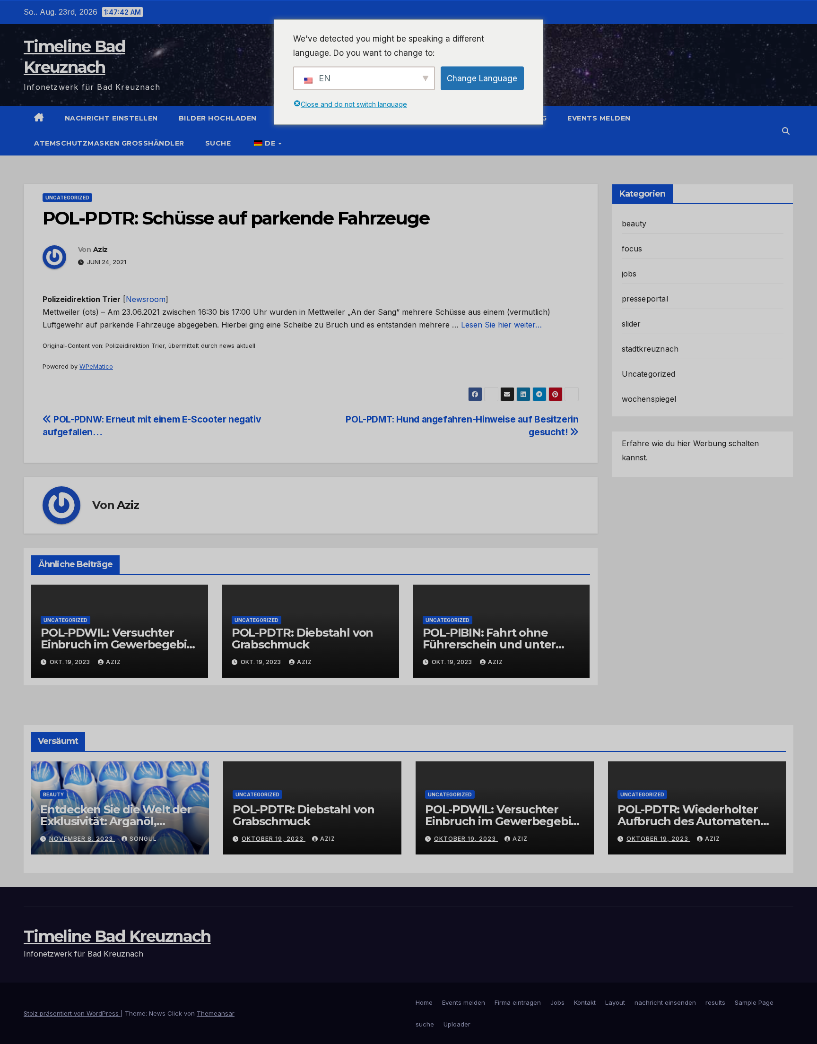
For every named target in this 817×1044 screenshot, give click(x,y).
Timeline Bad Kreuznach (117, 936)
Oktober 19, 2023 (273, 838)
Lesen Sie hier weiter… (501, 324)
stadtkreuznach (650, 349)
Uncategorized (67, 197)
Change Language (482, 78)
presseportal (645, 298)
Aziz (100, 249)
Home (424, 1002)
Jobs (557, 1002)
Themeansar (216, 1013)
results (715, 1002)
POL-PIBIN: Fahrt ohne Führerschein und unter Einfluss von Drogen (489, 644)
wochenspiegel (649, 399)
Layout (615, 1002)
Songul (143, 838)
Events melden (599, 118)
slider (631, 323)
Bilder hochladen (218, 118)
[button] (786, 131)
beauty (634, 223)
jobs (629, 273)
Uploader (456, 1024)
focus (632, 248)
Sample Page (754, 1002)
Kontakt (585, 1002)
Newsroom (145, 299)
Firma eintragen (518, 1002)
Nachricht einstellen (111, 118)
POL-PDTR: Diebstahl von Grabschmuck (302, 638)
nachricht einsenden (665, 1002)
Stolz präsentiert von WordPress (72, 1013)
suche (218, 143)
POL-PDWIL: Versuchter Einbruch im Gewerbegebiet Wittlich (119, 644)
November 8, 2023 (82, 838)
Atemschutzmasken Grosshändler (109, 143)
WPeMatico (96, 366)
